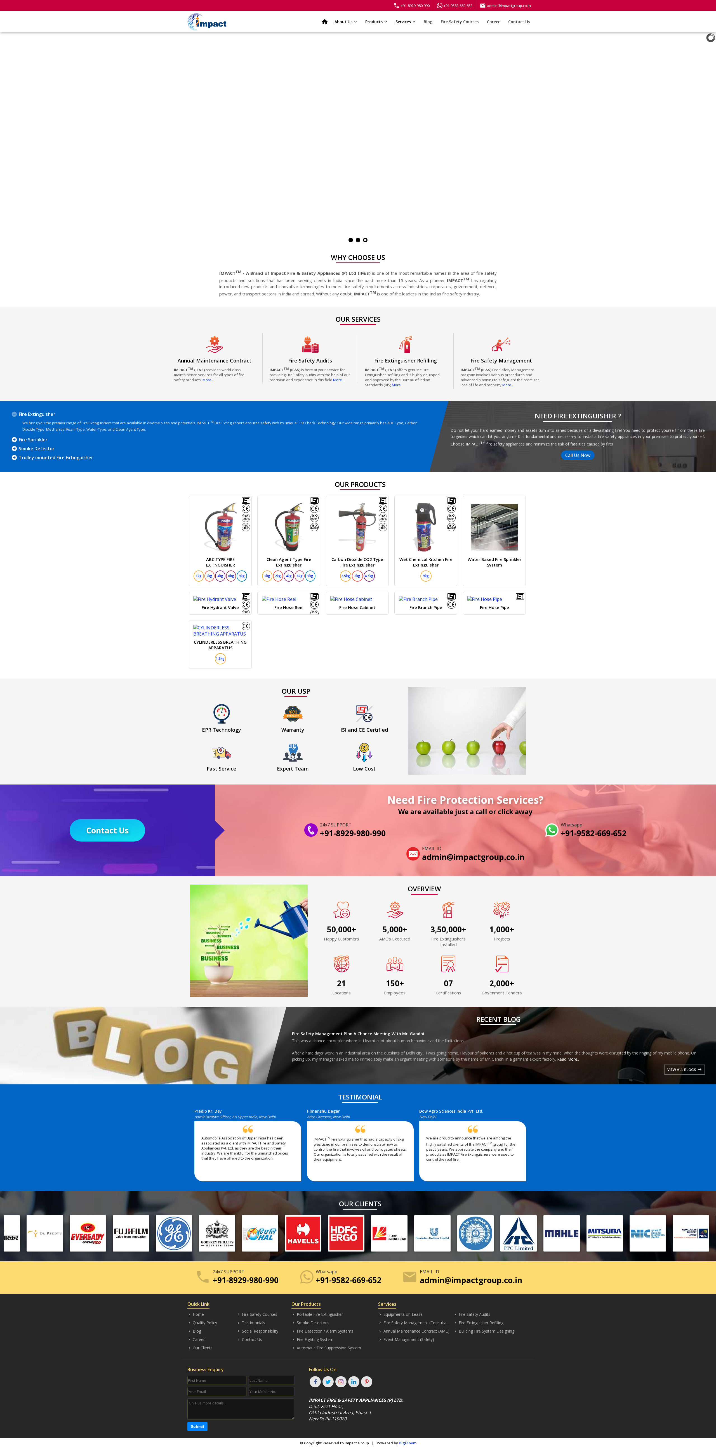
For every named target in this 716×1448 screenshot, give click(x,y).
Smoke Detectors (310, 1322)
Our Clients (200, 1347)
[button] (195, 1147)
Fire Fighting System (312, 1339)
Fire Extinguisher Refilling (478, 1322)
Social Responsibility (257, 1331)
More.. (207, 379)
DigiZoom (407, 1442)
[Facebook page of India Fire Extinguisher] (315, 1381)
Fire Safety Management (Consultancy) (414, 1322)
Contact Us (519, 21)
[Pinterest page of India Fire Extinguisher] (366, 1381)
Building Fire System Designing (483, 1331)
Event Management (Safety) (406, 1339)
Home (195, 1314)
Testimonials (251, 1322)
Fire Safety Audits (471, 1314)
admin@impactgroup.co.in (505, 6)
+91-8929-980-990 (412, 6)
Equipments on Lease (400, 1314)
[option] (250, 1147)
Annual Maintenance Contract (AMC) (413, 1331)
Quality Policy (202, 1322)
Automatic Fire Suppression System (326, 1347)
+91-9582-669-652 (458, 5)
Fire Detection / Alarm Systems (322, 1331)
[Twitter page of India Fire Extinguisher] (328, 1381)
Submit (197, 1426)
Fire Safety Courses (460, 21)
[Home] (206, 22)
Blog (428, 21)
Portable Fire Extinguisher (317, 1314)
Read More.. (568, 1059)
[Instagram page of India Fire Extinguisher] (341, 1381)
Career (493, 21)
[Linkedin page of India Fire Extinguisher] (353, 1381)
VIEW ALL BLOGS (684, 1069)
